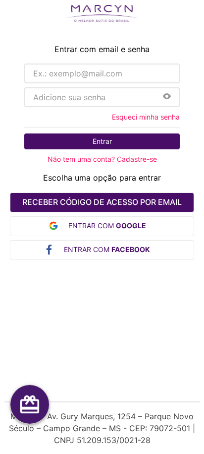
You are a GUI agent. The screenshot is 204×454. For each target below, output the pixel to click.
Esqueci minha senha (146, 117)
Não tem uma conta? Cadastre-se (102, 159)
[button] (167, 97)
